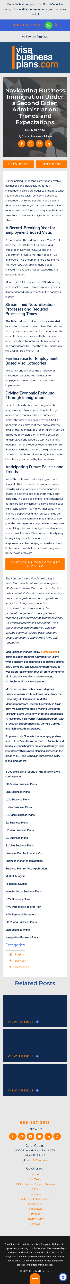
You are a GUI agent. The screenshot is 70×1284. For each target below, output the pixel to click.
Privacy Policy (35, 1218)
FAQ (35, 1189)
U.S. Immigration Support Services (35, 1184)
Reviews (35, 1223)
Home (35, 1174)
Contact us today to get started (35, 564)
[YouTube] (30, 1136)
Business (20, 960)
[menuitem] (35, 1174)
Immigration (22, 967)
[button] (63, 1277)
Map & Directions (37, 1160)
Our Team (35, 1179)
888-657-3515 (28, 25)
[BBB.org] (57, 1136)
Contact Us (35, 1204)
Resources (35, 1194)
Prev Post (18, 164)
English (19, 954)
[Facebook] (13, 1136)
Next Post (51, 164)
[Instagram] (21, 1136)
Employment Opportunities (35, 1199)
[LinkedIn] (48, 1136)
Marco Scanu (49, 651)
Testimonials (35, 1209)
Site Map (35, 1213)
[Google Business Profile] (39, 1136)
